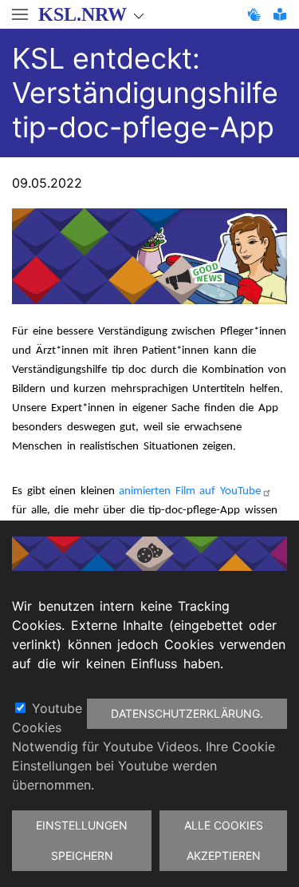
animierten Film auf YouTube (190, 491)
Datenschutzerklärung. (187, 713)
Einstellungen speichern (82, 840)
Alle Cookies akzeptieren (223, 840)
